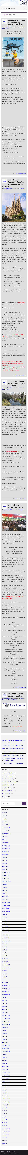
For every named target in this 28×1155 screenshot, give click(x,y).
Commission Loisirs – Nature (9, 781)
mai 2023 (4, 887)
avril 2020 (4, 976)
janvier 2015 (5, 1096)
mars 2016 (4, 1063)
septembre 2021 (6, 941)
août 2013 (4, 1137)
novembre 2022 (6, 905)
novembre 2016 (6, 1045)
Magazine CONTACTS (12, 699)
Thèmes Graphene (14, 1153)
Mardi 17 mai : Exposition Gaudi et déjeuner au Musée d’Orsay (13, 183)
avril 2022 (4, 920)
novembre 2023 (6, 875)
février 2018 (5, 1042)
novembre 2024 (6, 848)
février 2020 (5, 982)
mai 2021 (4, 950)
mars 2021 (4, 955)
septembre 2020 (6, 967)
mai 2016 (4, 1057)
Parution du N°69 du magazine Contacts (16, 695)
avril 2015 (4, 1087)
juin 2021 (4, 947)
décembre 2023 (6, 872)
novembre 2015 (6, 1075)
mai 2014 (4, 1113)
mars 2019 (4, 1006)
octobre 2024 (5, 851)
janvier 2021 (5, 961)
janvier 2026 (5, 824)
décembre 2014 (6, 1099)
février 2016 (5, 1066)
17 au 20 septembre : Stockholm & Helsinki (12, 763)
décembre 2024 (6, 845)
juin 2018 (4, 1030)
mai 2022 (4, 917)
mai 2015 (4, 1084)
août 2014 (4, 1107)
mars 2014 (4, 1119)
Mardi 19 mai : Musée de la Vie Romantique (12, 752)
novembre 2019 (6, 988)
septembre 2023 (6, 881)
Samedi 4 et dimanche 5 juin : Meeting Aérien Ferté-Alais (16, 22)
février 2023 (5, 896)
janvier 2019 (5, 1012)
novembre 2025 (6, 827)
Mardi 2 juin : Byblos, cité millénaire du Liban (12, 748)
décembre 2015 (6, 1072)
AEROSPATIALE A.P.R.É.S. (8, 8)
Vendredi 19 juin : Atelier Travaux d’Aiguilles (13, 745)
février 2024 (5, 866)
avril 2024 (4, 860)
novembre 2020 (6, 964)
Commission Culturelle (7, 773)
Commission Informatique (8, 779)
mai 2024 (4, 857)
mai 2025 (4, 839)
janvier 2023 (5, 899)
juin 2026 (4, 812)
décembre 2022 (6, 902)
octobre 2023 (5, 878)
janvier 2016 (5, 1069)
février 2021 (5, 958)
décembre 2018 (6, 1015)
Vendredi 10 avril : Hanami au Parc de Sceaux (13, 755)
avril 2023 (4, 890)
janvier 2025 (5, 842)
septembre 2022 (6, 911)
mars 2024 (4, 863)
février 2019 (5, 1009)
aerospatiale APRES (8, 26)
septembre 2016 (6, 1051)
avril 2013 (4, 1140)
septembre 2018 (6, 1024)
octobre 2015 (5, 1078)
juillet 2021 (5, 944)
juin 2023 (4, 884)
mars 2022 (4, 923)
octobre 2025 (5, 830)
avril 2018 (4, 1036)
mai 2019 (4, 1000)
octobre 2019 (5, 991)
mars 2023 (4, 893)
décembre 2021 (6, 932)
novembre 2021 (6, 935)
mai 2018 (4, 1033)
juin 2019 (4, 997)
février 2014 (5, 1122)
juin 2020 (4, 970)
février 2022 (5, 926)
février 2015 (5, 1093)
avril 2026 (4, 818)
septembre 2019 (6, 994)
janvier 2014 (5, 1125)
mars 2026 (4, 821)
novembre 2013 (6, 1131)
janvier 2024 (5, 869)
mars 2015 (4, 1090)
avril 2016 (4, 1060)
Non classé (5, 796)
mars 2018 (4, 1039)
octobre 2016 (5, 1048)
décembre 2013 (6, 1128)
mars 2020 (4, 979)
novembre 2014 (6, 1102)
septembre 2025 (6, 833)
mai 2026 (4, 815)
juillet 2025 (5, 836)
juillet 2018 (5, 1027)
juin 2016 (4, 1054)
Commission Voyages (7, 787)
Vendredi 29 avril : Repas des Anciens (15, 506)
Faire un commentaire (20, 173)
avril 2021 (4, 952)
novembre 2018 (6, 1018)
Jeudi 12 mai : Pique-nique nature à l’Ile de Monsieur (16, 383)
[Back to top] (24, 1151)
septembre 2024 (6, 854)
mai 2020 (4, 973)
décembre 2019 (6, 985)
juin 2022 (4, 914)
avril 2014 (4, 1116)
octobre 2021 (5, 938)
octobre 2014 (5, 1105)
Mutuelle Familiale (6, 793)
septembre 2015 (6, 1081)
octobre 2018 (5, 1021)
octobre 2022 (5, 908)
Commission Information (8, 776)
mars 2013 (4, 1143)
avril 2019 (4, 1003)
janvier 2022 (5, 929)
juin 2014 (4, 1110)
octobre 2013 (5, 1134)
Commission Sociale (7, 784)
